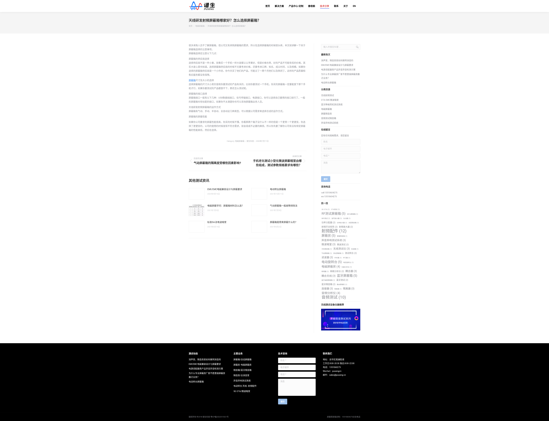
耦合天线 (329, 275)
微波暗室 (329, 244)
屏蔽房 (329, 235)
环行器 (346, 258)
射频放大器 (346, 227)
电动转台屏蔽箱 (278, 189)
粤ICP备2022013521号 (219, 417)
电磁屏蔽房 (331, 266)
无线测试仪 (341, 248)
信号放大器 (337, 218)
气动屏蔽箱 (327, 253)
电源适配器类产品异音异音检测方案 (338, 69)
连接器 (327, 288)
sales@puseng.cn (337, 375)
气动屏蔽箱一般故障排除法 (283, 205)
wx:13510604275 (329, 196)
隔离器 (348, 288)
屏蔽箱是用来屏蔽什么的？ (283, 222)
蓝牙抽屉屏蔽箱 (328, 280)
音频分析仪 (331, 293)
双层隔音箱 (354, 223)
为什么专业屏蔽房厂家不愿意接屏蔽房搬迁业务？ (340, 76)
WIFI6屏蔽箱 (352, 214)
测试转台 (351, 253)
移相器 (325, 271)
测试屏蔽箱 (338, 253)
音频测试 (334, 297)
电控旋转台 (348, 262)
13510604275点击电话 (351, 417)
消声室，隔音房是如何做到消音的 (337, 60)
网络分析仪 (337, 271)
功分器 (346, 218)
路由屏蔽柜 (342, 284)
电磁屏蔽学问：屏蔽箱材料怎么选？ (225, 205)
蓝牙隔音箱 (328, 284)
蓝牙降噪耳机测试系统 (332, 104)
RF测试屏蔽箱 (334, 213)
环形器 (338, 258)
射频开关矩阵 (330, 227)
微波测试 (343, 244)
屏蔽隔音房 (326, 113)
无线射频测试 (327, 95)
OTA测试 (335, 209)
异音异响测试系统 (329, 123)
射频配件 (334, 231)
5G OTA (326, 209)
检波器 (354, 249)
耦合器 (351, 271)
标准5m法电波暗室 (216, 222)
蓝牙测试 (342, 280)
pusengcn (336, 371)
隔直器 (338, 289)
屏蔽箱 (192, 80)
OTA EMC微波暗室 (330, 100)
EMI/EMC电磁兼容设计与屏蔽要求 (224, 189)
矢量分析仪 (347, 267)
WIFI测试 (326, 218)
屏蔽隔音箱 (342, 236)
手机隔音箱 (327, 249)
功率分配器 (328, 222)
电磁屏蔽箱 (239, 141)
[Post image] (196, 193)
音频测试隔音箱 (328, 118)
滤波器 (327, 257)
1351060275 (335, 367)
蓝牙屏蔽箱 (347, 275)
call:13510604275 (329, 192)
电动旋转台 (332, 262)
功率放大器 (342, 223)
